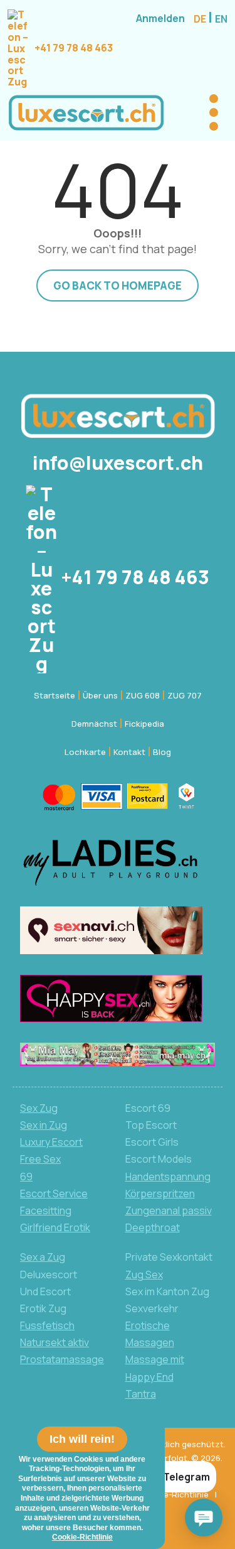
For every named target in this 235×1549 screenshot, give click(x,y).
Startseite (54, 695)
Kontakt (129, 752)
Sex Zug (39, 1108)
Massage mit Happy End (154, 1367)
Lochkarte (85, 752)
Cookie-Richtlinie (174, 1494)
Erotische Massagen (149, 1333)
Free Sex (40, 1159)
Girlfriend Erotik (55, 1227)
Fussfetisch (47, 1325)
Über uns (100, 695)
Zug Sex (144, 1274)
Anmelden (160, 18)
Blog (162, 752)
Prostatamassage (62, 1359)
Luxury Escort (51, 1142)
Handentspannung (168, 1176)
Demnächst (94, 723)
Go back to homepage (117, 285)
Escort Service (54, 1193)
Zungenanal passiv (168, 1210)
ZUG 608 (142, 695)
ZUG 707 (184, 695)
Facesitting (45, 1210)
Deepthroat (152, 1227)
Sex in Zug (43, 1125)
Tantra (140, 1394)
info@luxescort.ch (118, 463)
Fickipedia (144, 723)
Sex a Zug (42, 1257)
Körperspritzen (160, 1193)
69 (26, 1176)
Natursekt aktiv (54, 1342)
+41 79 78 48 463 (73, 48)
